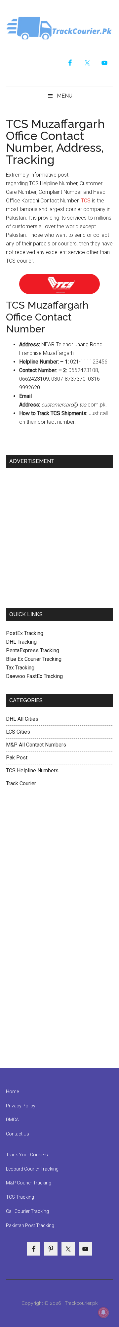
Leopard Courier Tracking (32, 1169)
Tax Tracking (20, 667)
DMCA (12, 1119)
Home (12, 1091)
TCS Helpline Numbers (32, 770)
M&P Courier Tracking (28, 1182)
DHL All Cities (22, 719)
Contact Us (17, 1133)
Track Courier (59, 28)
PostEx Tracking (24, 633)
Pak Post (16, 757)
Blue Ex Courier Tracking (33, 659)
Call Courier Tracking (27, 1211)
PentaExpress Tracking (32, 650)
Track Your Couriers (27, 1154)
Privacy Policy (20, 1105)
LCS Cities (18, 732)
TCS (86, 200)
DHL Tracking (21, 642)
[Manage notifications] (103, 1312)
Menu (64, 96)
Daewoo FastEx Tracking (34, 676)
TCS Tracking (20, 1197)
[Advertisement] (59, 535)
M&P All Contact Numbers (36, 745)
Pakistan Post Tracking (30, 1225)
